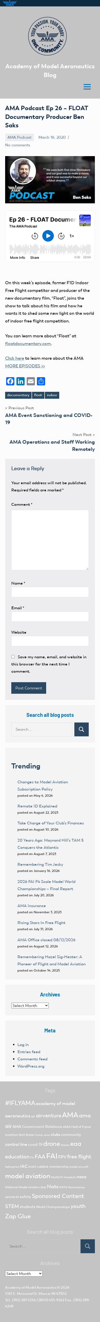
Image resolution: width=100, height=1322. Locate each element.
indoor (52, 395)
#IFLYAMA (20, 1103)
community (71, 1134)
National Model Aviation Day (25, 1187)
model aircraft (78, 1166)
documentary (18, 395)
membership (59, 1166)
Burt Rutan (26, 1135)
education (17, 1157)
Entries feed (28, 1051)
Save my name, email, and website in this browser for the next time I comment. (48, 664)
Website (18, 632)
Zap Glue (18, 1216)
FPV (62, 1157)
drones (65, 1145)
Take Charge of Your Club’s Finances (50, 823)
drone (51, 1144)
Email (17, 607)
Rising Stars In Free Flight (41, 922)
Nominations (76, 1187)
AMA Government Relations (37, 1126)
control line (16, 1144)
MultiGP (57, 1177)
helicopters (12, 1166)
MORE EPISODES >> (25, 365)
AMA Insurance (31, 905)
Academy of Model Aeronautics (30, 1287)
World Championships (53, 1207)
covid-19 (35, 1144)
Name (18, 583)
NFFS (63, 1187)
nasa (81, 1176)
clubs (55, 1134)
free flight (79, 1156)
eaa (75, 1143)
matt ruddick (38, 1166)
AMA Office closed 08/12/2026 (46, 939)
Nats (52, 1186)
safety (25, 1196)
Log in (23, 1044)
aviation (11, 1135)
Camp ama (42, 1135)
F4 (32, 1157)
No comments (17, 145)
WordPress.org (30, 1066)
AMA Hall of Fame (77, 1127)
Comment (22, 504)
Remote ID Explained (37, 806)
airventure (48, 1115)
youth (78, 1206)
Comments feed (32, 1059)
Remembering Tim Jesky (40, 864)
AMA (70, 1115)
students (27, 1206)
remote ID (12, 1197)
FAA (40, 1156)
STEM (12, 1206)
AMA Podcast (19, 137)
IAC (23, 1166)
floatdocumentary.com (28, 343)
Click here (14, 358)
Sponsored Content (58, 1196)
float (38, 395)
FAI (51, 1156)
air (33, 1116)
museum (70, 1177)
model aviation (27, 1176)
